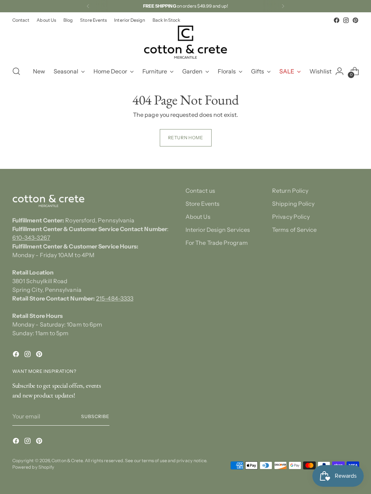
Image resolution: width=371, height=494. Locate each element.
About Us (198, 216)
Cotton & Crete (67, 460)
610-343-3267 (31, 237)
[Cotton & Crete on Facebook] (336, 20)
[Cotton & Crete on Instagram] (346, 20)
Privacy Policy (291, 216)
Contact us (200, 190)
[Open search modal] (16, 71)
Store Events (203, 203)
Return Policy (290, 190)
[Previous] (88, 6)
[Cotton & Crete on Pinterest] (355, 20)
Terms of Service (294, 229)
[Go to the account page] (339, 71)
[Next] (283, 6)
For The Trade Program (217, 242)
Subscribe (95, 416)
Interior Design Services (218, 229)
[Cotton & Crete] (185, 42)
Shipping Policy (293, 203)
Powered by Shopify (33, 467)
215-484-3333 (114, 298)
